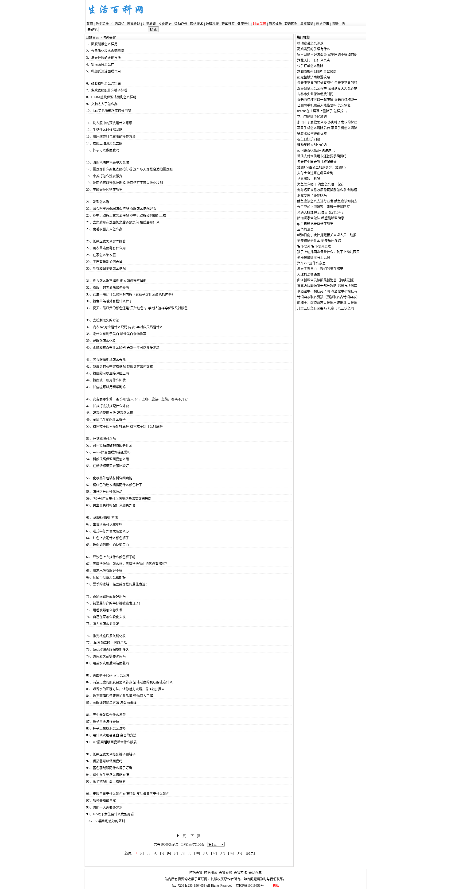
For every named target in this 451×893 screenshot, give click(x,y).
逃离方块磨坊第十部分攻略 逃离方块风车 (327, 285)
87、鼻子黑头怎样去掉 (102, 721)
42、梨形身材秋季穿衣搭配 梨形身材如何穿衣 (119, 366)
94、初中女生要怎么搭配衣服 (107, 775)
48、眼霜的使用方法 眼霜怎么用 (109, 413)
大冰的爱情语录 (308, 274)
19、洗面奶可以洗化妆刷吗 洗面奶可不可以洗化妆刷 (124, 183)
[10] (197, 853)
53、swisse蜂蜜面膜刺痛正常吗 (108, 452)
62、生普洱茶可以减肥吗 (104, 524)
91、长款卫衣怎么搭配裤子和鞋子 (111, 754)
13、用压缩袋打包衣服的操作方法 (111, 136)
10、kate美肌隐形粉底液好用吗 (108, 111)
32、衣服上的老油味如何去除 (107, 287)
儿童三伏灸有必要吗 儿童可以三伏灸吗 (325, 308)
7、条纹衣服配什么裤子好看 (106, 90)
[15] (239, 853)
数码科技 (212, 24)
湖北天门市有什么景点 (313, 60)
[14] (231, 853)
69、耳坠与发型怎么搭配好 (106, 577)
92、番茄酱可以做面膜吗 (104, 761)
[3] (149, 853)
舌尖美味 (102, 24)
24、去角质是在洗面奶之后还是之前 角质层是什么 (122, 222)
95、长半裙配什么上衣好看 (106, 781)
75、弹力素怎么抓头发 (102, 623)
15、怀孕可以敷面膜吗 (102, 150)
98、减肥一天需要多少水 (104, 807)
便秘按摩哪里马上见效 (313, 257)
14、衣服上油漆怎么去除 (104, 143)
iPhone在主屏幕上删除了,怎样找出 (322, 111)
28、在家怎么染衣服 (101, 255)
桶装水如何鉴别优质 (312, 133)
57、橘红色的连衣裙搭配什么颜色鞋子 (114, 485)
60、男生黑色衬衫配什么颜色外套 (111, 505)
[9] (189, 853)
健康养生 (243, 24)
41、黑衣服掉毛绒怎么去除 (106, 359)
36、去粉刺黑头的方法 (102, 320)
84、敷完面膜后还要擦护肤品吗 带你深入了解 (119, 696)
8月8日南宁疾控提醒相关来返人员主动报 (326, 235)
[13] (222, 853)
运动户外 (180, 24)
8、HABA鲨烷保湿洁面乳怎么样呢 (111, 97)
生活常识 (117, 24)
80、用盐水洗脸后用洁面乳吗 (107, 663)
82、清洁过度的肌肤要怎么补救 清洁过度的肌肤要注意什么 (129, 682)
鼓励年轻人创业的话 (312, 145)
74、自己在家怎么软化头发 (106, 617)
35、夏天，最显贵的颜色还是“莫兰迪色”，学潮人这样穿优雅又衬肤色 (137, 308)
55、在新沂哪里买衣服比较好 (107, 466)
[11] (205, 853)
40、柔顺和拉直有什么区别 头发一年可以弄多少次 (122, 347)
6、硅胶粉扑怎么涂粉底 (103, 83)
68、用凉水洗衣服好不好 (104, 570)
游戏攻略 (133, 24)
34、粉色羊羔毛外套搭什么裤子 (109, 301)
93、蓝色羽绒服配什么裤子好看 (109, 768)
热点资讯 (322, 24)
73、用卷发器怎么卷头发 (104, 610)
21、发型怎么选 (97, 202)
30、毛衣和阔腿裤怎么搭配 (106, 268)
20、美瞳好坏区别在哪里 (104, 189)
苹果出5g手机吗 (308, 178)
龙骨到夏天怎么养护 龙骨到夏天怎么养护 (327, 88)
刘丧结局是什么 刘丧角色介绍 (319, 240)
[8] (183, 853)
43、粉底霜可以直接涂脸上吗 (107, 373)
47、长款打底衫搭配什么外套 (107, 406)
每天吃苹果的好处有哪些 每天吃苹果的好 (327, 83)
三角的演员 (305, 229)
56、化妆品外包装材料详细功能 (109, 478)
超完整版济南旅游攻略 (313, 77)
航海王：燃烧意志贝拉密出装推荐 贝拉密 (327, 302)
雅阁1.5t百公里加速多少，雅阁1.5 (321, 167)
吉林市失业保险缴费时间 (315, 94)
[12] (214, 853)
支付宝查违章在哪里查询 (315, 173)
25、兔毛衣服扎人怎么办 (104, 229)
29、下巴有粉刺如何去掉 (104, 262)
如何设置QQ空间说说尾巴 (316, 150)
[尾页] (250, 853)
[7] (176, 853)
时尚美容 (109, 37)
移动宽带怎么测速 (310, 43)
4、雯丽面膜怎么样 (100, 64)
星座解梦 (306, 24)
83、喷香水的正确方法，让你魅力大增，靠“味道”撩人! (126, 689)
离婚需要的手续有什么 (313, 49)
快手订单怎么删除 (310, 66)
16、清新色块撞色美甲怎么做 (107, 162)
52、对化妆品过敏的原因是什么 (109, 445)
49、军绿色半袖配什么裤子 (106, 419)
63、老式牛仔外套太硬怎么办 (107, 531)
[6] (169, 853)
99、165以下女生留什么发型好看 (110, 814)
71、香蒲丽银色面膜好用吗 (106, 596)
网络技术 (196, 24)
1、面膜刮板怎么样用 (101, 44)
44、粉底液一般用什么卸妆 (106, 380)
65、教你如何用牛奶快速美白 (107, 545)
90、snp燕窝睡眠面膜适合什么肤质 (111, 742)
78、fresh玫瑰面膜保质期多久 (107, 649)
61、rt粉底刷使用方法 (102, 517)
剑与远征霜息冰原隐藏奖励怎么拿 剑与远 (327, 190)
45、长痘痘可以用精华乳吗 (106, 387)
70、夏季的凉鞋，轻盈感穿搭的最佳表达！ (117, 584)
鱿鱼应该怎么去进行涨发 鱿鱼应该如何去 (327, 201)
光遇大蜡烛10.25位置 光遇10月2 (320, 212)
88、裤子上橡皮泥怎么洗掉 (106, 728)
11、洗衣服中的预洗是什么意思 (109, 123)
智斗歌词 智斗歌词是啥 (314, 246)
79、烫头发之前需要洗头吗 (106, 656)
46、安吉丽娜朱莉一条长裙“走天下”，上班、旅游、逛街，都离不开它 (137, 399)
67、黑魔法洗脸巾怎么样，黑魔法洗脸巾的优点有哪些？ (127, 564)
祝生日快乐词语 (308, 139)
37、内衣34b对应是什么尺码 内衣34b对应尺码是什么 (124, 327)
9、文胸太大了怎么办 (101, 104)
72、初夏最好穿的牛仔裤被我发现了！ (114, 603)
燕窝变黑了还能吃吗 (312, 195)
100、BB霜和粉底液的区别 (105, 821)
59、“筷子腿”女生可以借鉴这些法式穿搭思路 (119, 498)
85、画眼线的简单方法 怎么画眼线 (111, 702)
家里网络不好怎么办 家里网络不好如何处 (327, 54)
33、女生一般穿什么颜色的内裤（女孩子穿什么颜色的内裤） (130, 294)
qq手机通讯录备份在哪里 (315, 223)
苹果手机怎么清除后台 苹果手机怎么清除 (327, 128)
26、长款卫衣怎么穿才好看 (106, 241)
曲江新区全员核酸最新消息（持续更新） (326, 280)
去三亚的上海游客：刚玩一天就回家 (323, 207)
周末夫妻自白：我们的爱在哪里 (320, 269)
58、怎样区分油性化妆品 (104, 491)
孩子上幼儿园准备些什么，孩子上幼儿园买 (328, 252)
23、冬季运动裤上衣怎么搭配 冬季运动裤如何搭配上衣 (126, 215)
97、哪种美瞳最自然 (101, 800)
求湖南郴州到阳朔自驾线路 (317, 71)
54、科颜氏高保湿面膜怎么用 (107, 459)
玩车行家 (228, 24)
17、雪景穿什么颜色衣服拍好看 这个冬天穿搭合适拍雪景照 (129, 169)
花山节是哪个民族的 (312, 116)
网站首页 (92, 37)
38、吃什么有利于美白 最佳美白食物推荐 (116, 334)
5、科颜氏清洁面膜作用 (103, 71)
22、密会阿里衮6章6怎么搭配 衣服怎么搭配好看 (121, 208)
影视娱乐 (275, 24)
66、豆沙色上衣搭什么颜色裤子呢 (111, 557)
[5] (162, 853)
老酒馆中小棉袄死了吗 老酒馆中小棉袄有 (327, 291)
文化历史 (165, 24)
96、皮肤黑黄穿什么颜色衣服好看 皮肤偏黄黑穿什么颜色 (127, 794)
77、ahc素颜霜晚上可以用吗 (106, 643)
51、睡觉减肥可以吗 (101, 438)
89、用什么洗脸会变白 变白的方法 (111, 735)
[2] (142, 853)
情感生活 (338, 24)
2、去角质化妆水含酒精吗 (105, 51)
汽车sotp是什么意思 (311, 263)
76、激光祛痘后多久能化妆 (106, 636)
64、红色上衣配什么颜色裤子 (107, 538)
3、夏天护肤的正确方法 (103, 57)
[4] (155, 853)
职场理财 (291, 24)
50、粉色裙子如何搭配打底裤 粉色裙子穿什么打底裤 (124, 426)
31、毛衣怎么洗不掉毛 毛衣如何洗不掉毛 (116, 281)
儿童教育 (149, 24)
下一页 (195, 836)
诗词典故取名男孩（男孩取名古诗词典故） (328, 297)
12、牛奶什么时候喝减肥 (104, 130)
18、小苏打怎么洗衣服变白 (106, 176)
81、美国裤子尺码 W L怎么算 (107, 675)
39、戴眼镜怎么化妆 (101, 340)
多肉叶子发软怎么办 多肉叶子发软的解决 (327, 122)
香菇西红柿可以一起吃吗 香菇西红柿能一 (327, 99)
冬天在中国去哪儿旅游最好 (317, 161)
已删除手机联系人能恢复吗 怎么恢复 (324, 105)
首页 (89, 24)
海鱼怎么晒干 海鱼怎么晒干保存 (320, 184)
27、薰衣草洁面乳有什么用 (106, 248)
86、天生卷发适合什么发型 (106, 715)
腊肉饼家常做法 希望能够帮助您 (320, 218)
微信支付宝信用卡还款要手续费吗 (321, 156)
